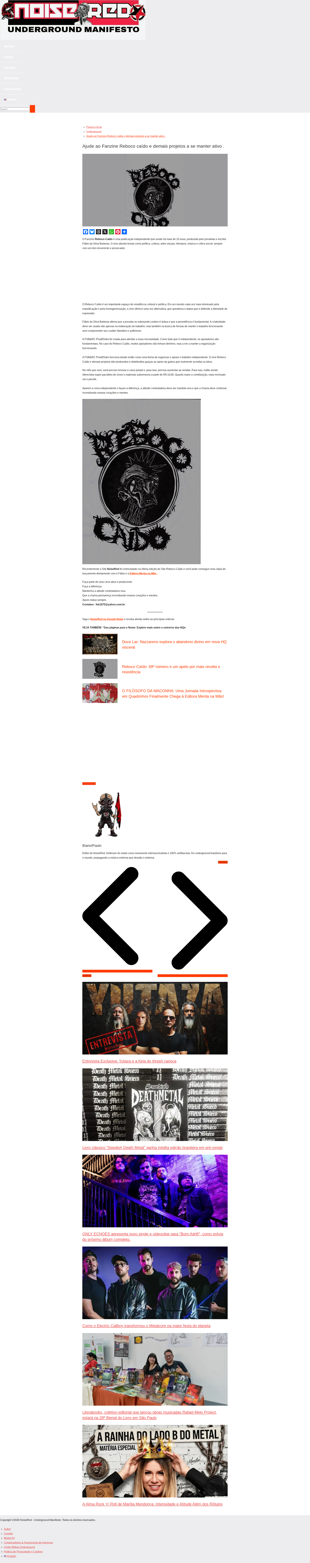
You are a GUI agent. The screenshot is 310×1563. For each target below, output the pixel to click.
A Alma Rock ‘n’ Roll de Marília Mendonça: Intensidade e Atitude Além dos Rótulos (152, 1504)
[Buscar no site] (32, 109)
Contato (8, 1533)
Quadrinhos (89, 783)
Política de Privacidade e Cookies (23, 1551)
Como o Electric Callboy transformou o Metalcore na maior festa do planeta (146, 1326)
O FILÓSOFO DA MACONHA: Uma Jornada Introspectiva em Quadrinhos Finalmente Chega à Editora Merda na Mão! (173, 693)
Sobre (7, 1529)
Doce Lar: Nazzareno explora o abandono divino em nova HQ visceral (174, 644)
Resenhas (9, 68)
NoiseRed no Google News (106, 619)
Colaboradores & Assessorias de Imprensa (28, 1542)
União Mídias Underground (19, 1547)
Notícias (9, 46)
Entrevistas (11, 78)
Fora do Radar (12, 89)
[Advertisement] (155, 277)
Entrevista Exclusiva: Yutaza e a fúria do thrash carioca (129, 1061)
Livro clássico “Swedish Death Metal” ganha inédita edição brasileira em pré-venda (152, 1147)
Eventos (9, 57)
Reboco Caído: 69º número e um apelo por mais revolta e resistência (171, 669)
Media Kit (9, 1538)
